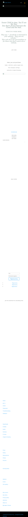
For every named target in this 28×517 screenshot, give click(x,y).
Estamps (7, 102)
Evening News (6, 468)
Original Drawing (7, 437)
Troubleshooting (6, 411)
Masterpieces (6, 455)
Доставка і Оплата (7, 505)
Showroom (5, 408)
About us (5, 502)
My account (5, 492)
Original (6, 119)
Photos (4, 458)
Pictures (4, 460)
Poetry (4, 452)
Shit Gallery (5, 484)
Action (4, 405)
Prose (4, 450)
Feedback (5, 413)
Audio (6, 115)
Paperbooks (8, 97)
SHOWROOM (14, 132)
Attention (5, 500)
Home (4, 400)
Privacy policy (6, 497)
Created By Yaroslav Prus (8, 514)
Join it (4, 403)
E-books (6, 106)
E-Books (4, 426)
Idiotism (4, 479)
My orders (5, 495)
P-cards (6, 110)
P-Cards (4, 434)
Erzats (4, 481)
